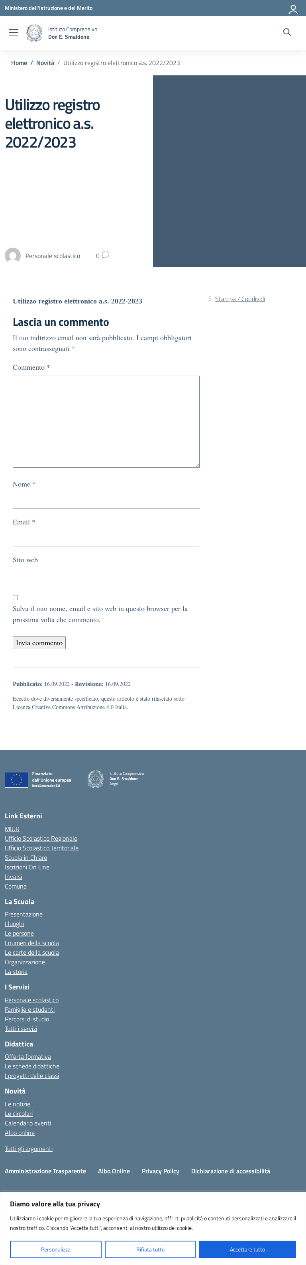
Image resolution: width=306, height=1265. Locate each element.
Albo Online (114, 1171)
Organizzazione (25, 962)
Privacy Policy (160, 1171)
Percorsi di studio (27, 1019)
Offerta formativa (28, 1056)
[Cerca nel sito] (287, 33)
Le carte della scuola (32, 952)
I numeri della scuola (32, 943)
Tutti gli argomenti (29, 1148)
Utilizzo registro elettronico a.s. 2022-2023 (77, 301)
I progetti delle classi (32, 1075)
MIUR (12, 828)
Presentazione (24, 914)
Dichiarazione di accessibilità (230, 1171)
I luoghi (14, 923)
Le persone (19, 933)
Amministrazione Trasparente (45, 1171)
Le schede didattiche (32, 1066)
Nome (24, 484)
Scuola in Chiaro (26, 857)
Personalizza (56, 1249)
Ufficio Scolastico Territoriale (41, 848)
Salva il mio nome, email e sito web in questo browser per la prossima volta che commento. (100, 613)
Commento (31, 367)
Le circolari (19, 1113)
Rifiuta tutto (150, 1249)
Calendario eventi (28, 1123)
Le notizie (17, 1104)
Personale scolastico (32, 1000)
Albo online (20, 1132)
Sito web (25, 559)
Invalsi (13, 876)
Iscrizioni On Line (27, 867)
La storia (16, 971)
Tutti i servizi (21, 1028)
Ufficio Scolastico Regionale (41, 838)
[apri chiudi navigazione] (13, 33)
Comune (16, 886)
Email (24, 521)
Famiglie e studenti (30, 1009)
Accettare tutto (247, 1249)
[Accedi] (293, 8)
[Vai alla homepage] (34, 33)
